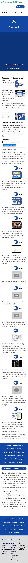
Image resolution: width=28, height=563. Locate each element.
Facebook (5, 90)
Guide (21, 455)
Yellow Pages (10, 455)
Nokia (23, 526)
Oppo (4, 526)
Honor (22, 522)
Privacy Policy (6, 549)
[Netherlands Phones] (25, 7)
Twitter (22, 547)
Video (20, 168)
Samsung (6, 519)
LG (5, 529)
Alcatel (21, 529)
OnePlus (21, 519)
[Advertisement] (14, 48)
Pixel (10, 532)
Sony (10, 526)
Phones (8, 65)
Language (19, 459)
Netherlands (19, 65)
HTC (10, 529)
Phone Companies (15, 68)
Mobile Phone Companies (14, 449)
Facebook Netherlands (10, 122)
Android (16, 532)
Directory (8, 452)
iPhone (14, 519)
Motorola (7, 522)
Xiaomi (16, 526)
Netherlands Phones (12, 2)
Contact (4, 551)
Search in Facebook (8, 125)
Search (21, 6)
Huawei (14, 522)
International (10, 462)
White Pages (19, 452)
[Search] (18, 6)
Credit (14, 551)
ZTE (15, 529)
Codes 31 (9, 459)
